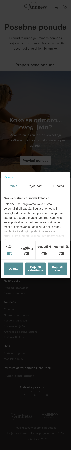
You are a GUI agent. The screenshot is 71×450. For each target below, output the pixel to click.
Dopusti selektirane (35, 268)
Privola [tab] (12, 186)
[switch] (26, 253)
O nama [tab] (58, 186)
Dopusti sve (57, 268)
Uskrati (13, 268)
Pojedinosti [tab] (35, 186)
